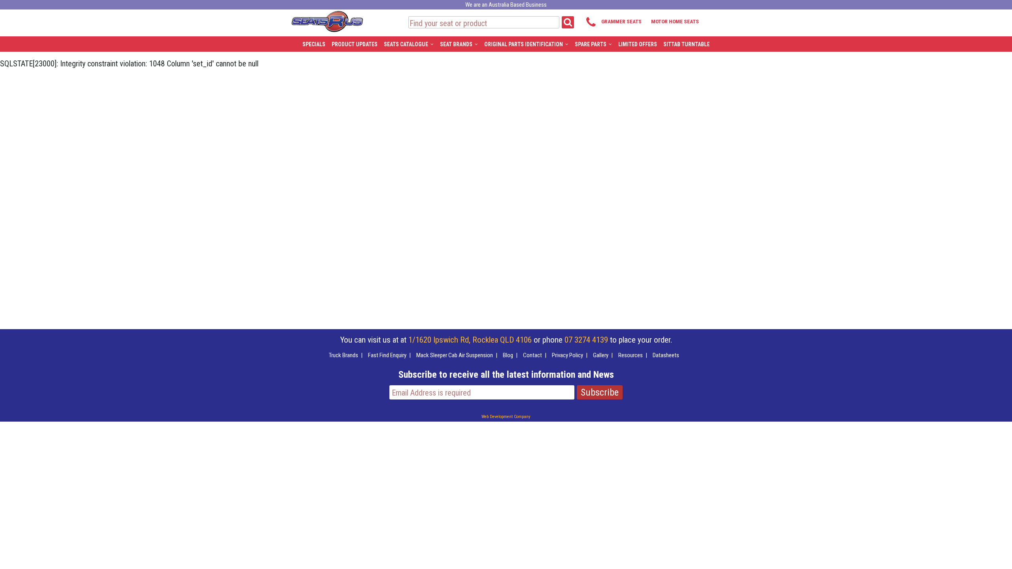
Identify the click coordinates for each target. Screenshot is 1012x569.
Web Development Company (506, 416)
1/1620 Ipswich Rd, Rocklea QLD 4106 (470, 340)
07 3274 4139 (586, 340)
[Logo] (327, 20)
